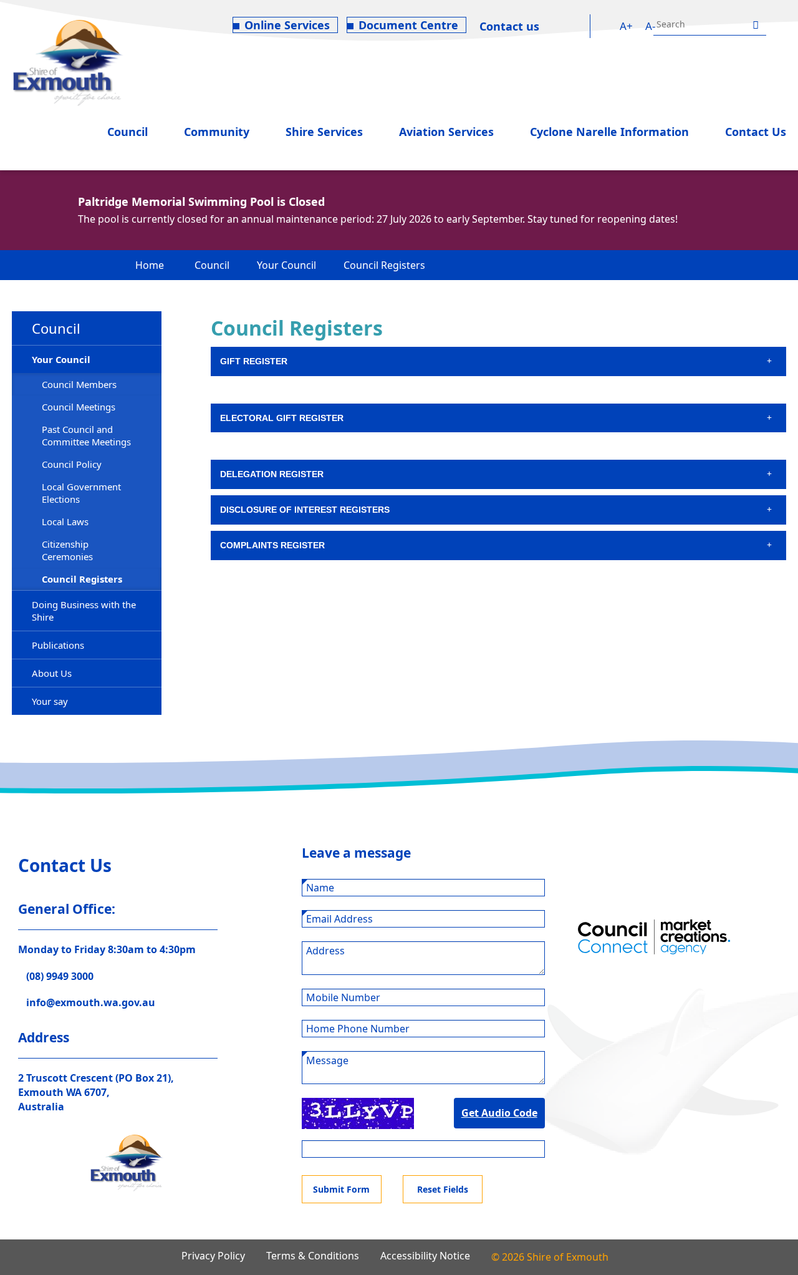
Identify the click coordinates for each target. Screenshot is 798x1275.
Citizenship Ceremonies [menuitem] (67, 550)
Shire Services (324, 131)
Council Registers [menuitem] (82, 579)
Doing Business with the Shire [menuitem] (84, 610)
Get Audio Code (499, 1113)
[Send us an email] (579, 26)
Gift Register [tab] (253, 361)
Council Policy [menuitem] (72, 464)
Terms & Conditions (312, 1256)
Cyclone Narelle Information (609, 131)
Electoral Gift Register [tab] (282, 418)
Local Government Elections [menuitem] (81, 492)
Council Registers (384, 265)
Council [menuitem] (56, 328)
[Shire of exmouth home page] (68, 62)
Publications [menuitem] (58, 645)
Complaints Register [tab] (272, 545)
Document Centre (408, 24)
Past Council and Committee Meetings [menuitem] (86, 435)
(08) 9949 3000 (60, 976)
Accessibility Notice (425, 1256)
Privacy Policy (213, 1256)
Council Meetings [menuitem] (78, 406)
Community (216, 131)
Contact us (509, 26)
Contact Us (755, 131)
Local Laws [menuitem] (65, 521)
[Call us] (556, 26)
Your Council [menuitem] (61, 359)
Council (127, 131)
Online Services (287, 24)
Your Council (286, 265)
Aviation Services (446, 131)
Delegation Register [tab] (273, 474)
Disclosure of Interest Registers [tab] (305, 510)
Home (149, 265)
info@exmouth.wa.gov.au (90, 1002)
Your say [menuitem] (50, 701)
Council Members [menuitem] (79, 384)
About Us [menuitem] (52, 673)
